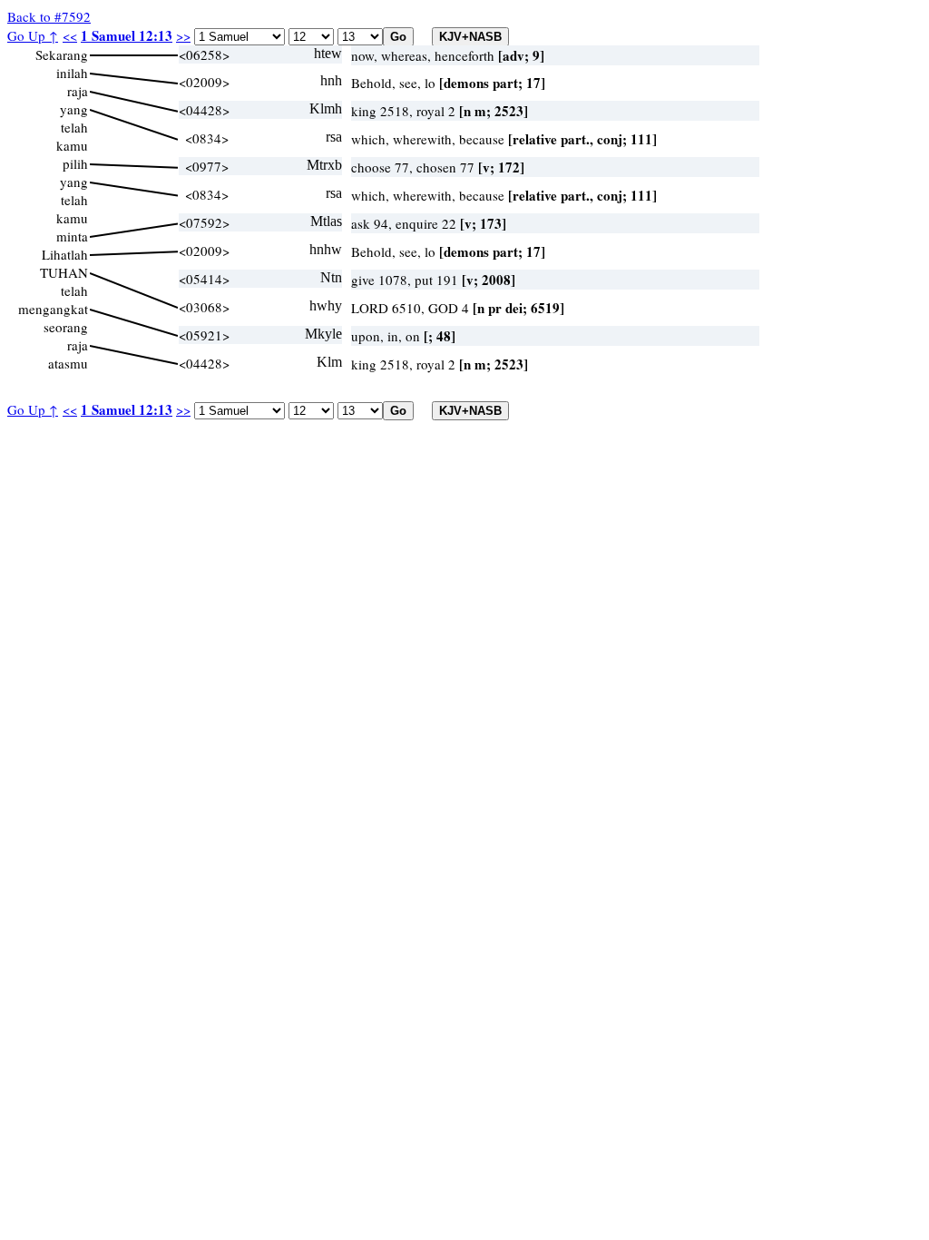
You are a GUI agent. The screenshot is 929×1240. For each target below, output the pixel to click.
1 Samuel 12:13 (126, 35)
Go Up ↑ (32, 35)
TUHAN (64, 272)
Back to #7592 (49, 16)
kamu (72, 145)
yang (74, 109)
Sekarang (61, 54)
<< (70, 35)
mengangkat (53, 309)
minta (72, 236)
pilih (75, 163)
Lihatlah (65, 254)
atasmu (68, 363)
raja (77, 91)
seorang (66, 327)
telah (74, 127)
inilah (72, 73)
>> (183, 35)
